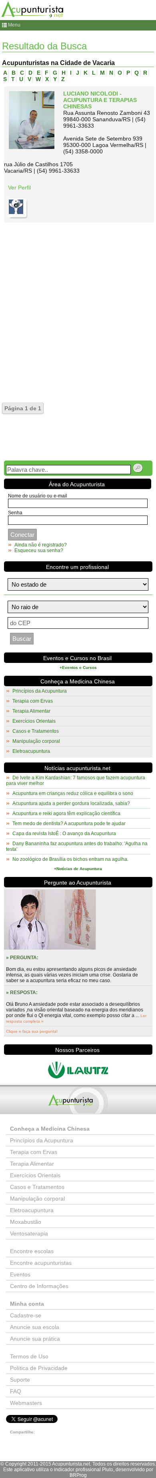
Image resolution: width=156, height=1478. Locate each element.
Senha (15, 513)
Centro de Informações (39, 1286)
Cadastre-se (25, 1315)
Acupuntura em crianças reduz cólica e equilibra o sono (72, 793)
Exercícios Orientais (34, 721)
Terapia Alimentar (31, 711)
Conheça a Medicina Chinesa (77, 681)
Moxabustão (25, 1222)
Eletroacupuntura (31, 751)
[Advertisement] (78, 305)
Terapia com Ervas (32, 701)
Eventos (20, 1274)
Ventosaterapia (29, 1233)
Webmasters (26, 1403)
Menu (14, 25)
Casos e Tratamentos (35, 731)
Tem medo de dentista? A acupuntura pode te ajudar (69, 823)
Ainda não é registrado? (40, 545)
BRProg (78, 1475)
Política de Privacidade (39, 1368)
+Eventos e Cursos (78, 667)
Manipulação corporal (36, 741)
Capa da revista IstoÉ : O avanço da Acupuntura (64, 833)
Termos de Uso (29, 1356)
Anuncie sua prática (35, 1338)
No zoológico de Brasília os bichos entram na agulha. (70, 859)
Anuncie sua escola (34, 1327)
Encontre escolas (32, 1251)
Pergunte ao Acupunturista (77, 882)
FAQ (15, 1391)
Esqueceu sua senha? (38, 550)
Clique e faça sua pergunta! (32, 1031)
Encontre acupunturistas (41, 1263)
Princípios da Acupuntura (39, 691)
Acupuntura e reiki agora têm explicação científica (66, 813)
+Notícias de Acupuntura (78, 868)
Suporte (20, 1379)
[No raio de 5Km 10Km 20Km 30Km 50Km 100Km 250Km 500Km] (78, 607)
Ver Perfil (19, 187)
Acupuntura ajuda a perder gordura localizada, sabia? (71, 803)
